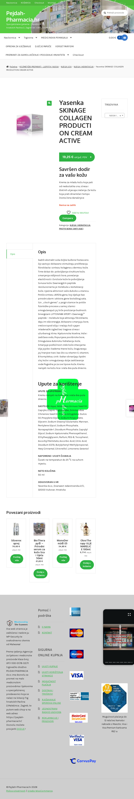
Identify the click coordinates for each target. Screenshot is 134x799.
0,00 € (114, 37)
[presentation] (106, 662)
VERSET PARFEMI (64, 46)
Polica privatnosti (15, 790)
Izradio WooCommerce (40, 790)
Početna (13, 66)
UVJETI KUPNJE (50, 666)
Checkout (39, 3)
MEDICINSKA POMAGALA (54, 37)
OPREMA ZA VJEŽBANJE (18, 46)
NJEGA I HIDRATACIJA (84, 66)
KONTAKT (47, 632)
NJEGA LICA (66, 66)
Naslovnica (11, 3)
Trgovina (28, 37)
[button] (49, 103)
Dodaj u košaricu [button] (40, 574)
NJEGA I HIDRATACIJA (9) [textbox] (115, 115)
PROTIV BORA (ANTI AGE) (71, 229)
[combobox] (114, 115)
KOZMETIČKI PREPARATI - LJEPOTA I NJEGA (39, 66)
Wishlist (52, 3)
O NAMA (46, 626)
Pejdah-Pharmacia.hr (23, 16)
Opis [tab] (12, 254)
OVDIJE (21, 728)
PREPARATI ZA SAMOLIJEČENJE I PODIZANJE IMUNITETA (35, 54)
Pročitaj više (16, 559)
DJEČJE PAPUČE (43, 46)
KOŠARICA (26, 3)
